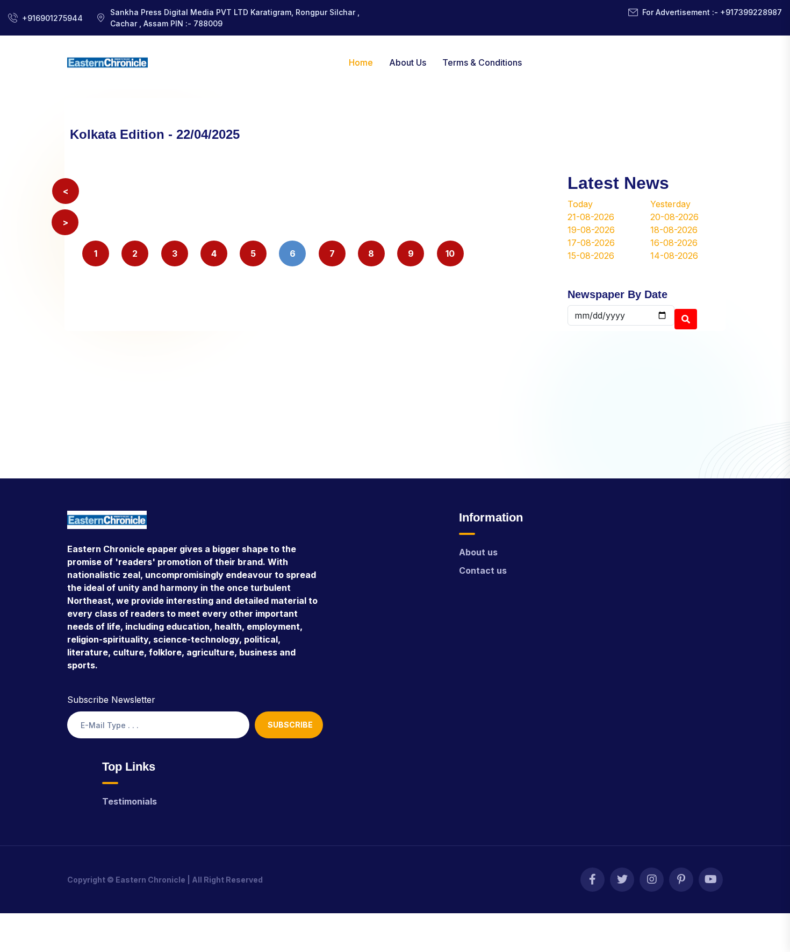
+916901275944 (52, 18)
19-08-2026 (591, 229)
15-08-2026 (591, 255)
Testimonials (129, 801)
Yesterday (670, 204)
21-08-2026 (591, 216)
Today (580, 204)
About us (478, 552)
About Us (407, 62)
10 (450, 253)
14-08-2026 (674, 255)
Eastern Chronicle (150, 879)
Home (361, 62)
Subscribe (290, 724)
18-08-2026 (674, 229)
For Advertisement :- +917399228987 (712, 12)
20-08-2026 (674, 216)
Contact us (483, 570)
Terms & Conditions (482, 62)
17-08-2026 (591, 242)
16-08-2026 (674, 242)
